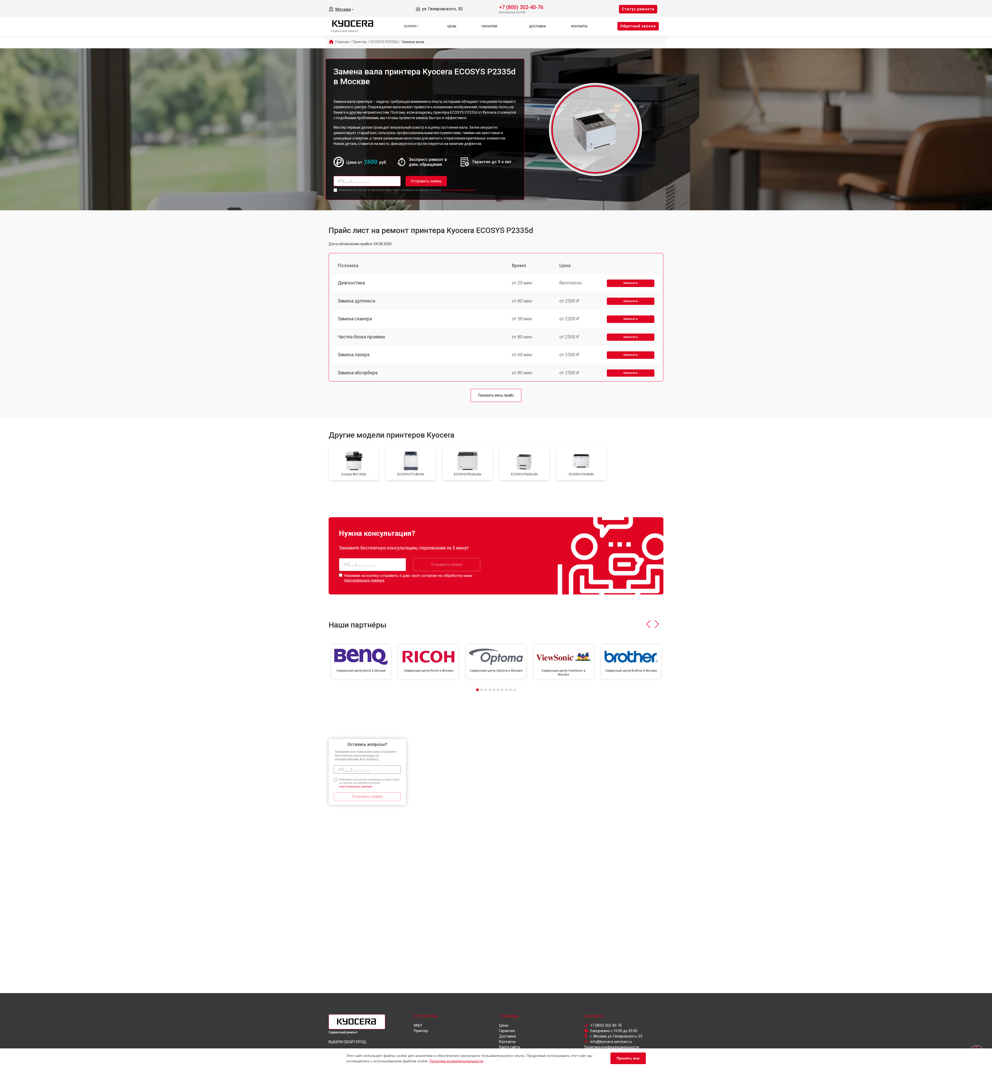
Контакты (579, 26)
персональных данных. (459, 190)
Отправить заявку (426, 181)
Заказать (630, 283)
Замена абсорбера (357, 372)
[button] (648, 624)
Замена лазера (353, 354)
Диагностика (351, 282)
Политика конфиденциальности (456, 1061)
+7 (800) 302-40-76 (521, 7)
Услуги (410, 26)
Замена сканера (355, 318)
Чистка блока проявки (361, 336)
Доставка (537, 26)
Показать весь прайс (496, 395)
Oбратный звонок (638, 26)
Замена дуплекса (356, 301)
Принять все (628, 1058)
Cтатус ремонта (638, 9)
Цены (451, 26)
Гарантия (489, 26)
